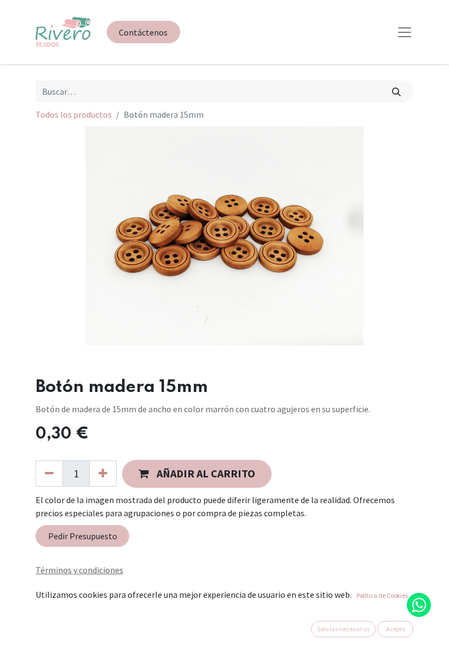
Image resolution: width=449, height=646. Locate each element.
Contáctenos (143, 32)
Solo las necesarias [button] (343, 629)
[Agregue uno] (103, 473)
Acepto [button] (395, 629)
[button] (197, 474)
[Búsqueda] (396, 91)
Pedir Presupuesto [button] (82, 535)
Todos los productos (74, 114)
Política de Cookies (382, 595)
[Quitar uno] (49, 473)
